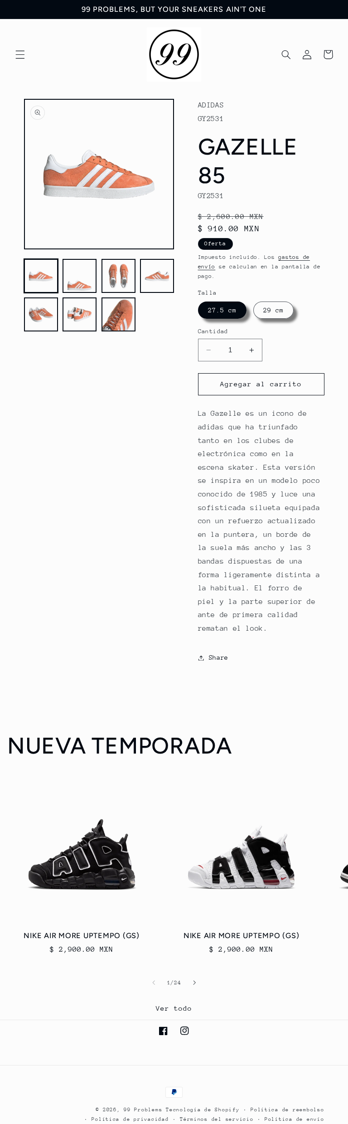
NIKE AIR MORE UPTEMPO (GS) (82, 935)
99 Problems (143, 1110)
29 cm (273, 310)
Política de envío (294, 1119)
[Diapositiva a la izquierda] (154, 983)
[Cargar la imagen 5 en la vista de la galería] (41, 314)
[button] (20, 54)
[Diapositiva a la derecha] (194, 983)
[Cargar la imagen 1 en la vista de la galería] (41, 276)
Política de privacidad (130, 1119)
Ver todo (174, 1008)
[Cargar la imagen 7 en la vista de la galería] (118, 314)
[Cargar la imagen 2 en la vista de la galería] (80, 276)
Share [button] (218, 657)
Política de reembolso (287, 1110)
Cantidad (213, 331)
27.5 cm (222, 310)
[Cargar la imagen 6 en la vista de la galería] (80, 314)
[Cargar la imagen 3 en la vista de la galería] (118, 276)
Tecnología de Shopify (202, 1110)
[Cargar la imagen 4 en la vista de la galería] (157, 276)
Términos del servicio (216, 1119)
